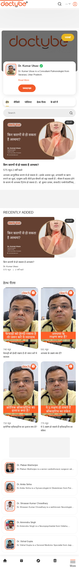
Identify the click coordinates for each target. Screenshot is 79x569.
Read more (23, 80)
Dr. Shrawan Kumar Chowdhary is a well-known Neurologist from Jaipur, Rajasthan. (44, 507)
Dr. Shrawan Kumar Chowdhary (32, 503)
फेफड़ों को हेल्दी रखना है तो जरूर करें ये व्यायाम (20, 355)
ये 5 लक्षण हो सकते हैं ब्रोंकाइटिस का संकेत (57, 428)
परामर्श (68, 37)
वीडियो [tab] (17, 102)
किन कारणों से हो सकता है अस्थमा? (21, 164)
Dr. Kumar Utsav (10, 266)
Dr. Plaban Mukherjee (27, 465)
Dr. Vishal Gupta (25, 541)
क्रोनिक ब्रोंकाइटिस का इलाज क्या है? (20, 426)
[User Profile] (75, 4)
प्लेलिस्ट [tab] (28, 102)
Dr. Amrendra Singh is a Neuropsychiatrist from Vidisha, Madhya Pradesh (42, 526)
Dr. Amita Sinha (24, 484)
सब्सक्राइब (27, 88)
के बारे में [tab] (54, 102)
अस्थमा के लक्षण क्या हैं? (51, 353)
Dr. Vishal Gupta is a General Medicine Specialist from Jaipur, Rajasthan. (45, 545)
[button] (68, 4)
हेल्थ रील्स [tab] (41, 102)
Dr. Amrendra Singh (26, 522)
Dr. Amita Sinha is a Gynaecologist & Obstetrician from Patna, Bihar (45, 488)
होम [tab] (7, 102)
